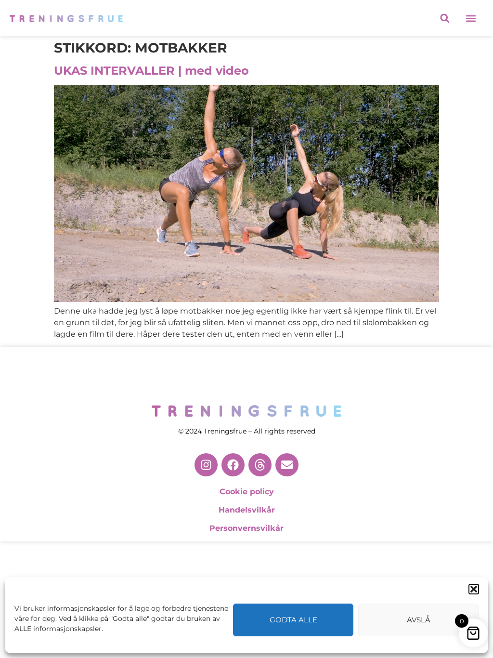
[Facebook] (233, 464)
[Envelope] (286, 464)
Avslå (418, 619)
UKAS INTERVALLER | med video (151, 71)
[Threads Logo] (260, 464)
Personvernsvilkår (246, 528)
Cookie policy (247, 491)
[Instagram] (206, 464)
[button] (474, 589)
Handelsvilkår (247, 509)
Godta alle (293, 619)
